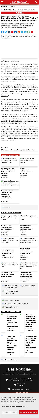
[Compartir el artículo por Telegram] (25, 32)
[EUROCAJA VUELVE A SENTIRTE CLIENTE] (10, 287)
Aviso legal (6, 374)
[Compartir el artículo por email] (32, 32)
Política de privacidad (17, 374)
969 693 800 (21, 384)
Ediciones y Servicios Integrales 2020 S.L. (21, 378)
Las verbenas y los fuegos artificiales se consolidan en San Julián (7, 275)
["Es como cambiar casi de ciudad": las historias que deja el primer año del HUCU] (29, 266)
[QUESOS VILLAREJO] (27, 286)
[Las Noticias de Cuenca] (10, 300)
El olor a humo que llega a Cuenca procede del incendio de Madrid (26, 228)
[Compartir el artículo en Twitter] (5, 32)
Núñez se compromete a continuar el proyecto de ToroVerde (26, 170)
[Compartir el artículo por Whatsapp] (28, 32)
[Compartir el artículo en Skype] (22, 32)
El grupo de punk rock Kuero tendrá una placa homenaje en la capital (7, 228)
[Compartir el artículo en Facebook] (2, 32)
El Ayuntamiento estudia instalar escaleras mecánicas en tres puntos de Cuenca (26, 252)
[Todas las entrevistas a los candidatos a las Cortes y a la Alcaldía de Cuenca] (10, 162)
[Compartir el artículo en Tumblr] (9, 32)
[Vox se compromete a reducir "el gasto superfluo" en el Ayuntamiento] (3, 322)
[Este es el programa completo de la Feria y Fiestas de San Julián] (10, 242)
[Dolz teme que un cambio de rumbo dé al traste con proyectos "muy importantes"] (22, 345)
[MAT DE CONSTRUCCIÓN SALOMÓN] (15, 303)
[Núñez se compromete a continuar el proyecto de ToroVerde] (29, 162)
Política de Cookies (30, 374)
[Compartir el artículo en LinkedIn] (15, 32)
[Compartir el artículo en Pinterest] (12, 32)
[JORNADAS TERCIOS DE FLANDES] (10, 292)
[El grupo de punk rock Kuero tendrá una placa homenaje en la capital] (10, 219)
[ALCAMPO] (6, 207)
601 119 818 (21, 385)
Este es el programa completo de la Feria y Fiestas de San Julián (7, 252)
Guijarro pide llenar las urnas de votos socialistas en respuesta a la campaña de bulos (7, 194)
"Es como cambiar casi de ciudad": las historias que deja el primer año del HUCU (26, 275)
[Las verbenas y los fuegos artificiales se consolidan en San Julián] (10, 266)
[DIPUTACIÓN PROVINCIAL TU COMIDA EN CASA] (19, 9)
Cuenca (19, 13)
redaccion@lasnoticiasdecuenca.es (21, 389)
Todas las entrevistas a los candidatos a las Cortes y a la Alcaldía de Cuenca (7, 170)
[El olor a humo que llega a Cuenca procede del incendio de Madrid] (29, 219)
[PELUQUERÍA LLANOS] (10, 307)
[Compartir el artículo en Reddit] (19, 32)
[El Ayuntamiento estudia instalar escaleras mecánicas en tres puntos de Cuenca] (29, 242)
